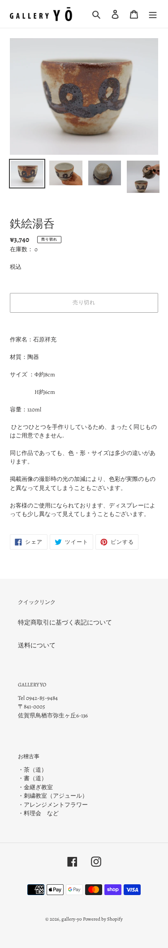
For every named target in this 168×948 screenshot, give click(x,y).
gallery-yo (71, 919)
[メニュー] (152, 13)
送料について (37, 645)
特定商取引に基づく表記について (65, 622)
